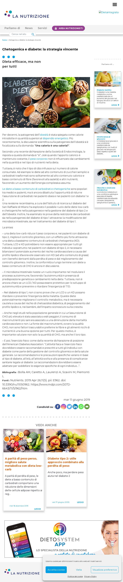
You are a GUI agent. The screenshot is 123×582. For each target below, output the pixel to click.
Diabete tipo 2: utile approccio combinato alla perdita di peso (66, 462)
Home (4, 40)
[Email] (87, 406)
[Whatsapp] (81, 406)
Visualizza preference (105, 569)
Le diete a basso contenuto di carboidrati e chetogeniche (36, 189)
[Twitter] (69, 406)
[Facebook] (57, 406)
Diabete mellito (104, 90)
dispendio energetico (55, 138)
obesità (44, 134)
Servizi (42, 28)
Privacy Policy (90, 576)
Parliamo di (12, 28)
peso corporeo (39, 158)
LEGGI (37, 509)
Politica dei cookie (75, 576)
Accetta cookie (56, 569)
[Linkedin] (75, 406)
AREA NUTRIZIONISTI (71, 28)
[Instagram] (63, 406)
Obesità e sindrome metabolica (106, 189)
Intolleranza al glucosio (103, 138)
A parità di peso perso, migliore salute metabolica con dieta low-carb (23, 464)
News (29, 28)
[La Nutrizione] (26, 13)
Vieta (79, 569)
